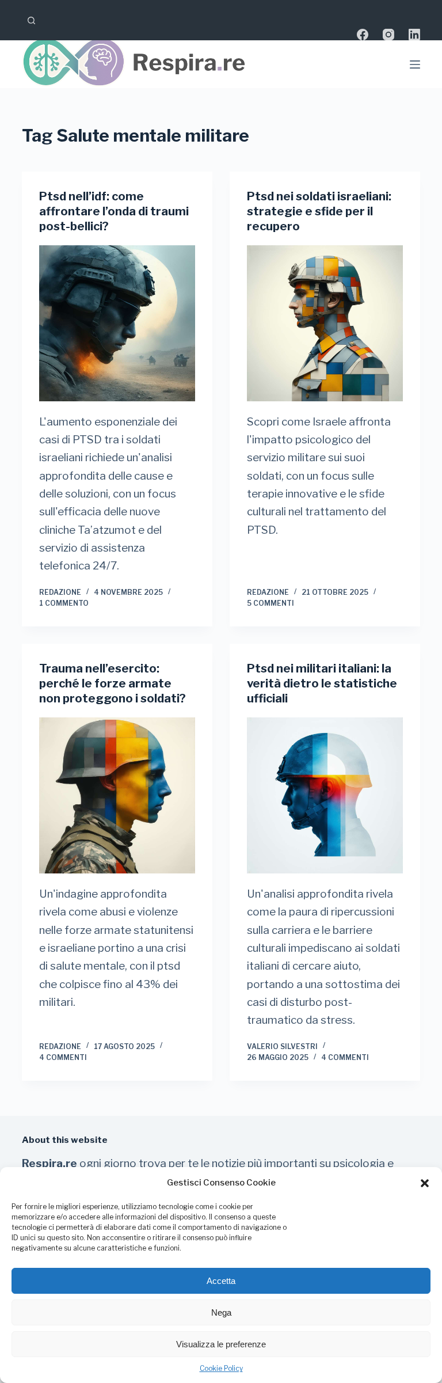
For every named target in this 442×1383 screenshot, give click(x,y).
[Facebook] (362, 34)
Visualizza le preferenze (221, 1344)
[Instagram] (388, 34)
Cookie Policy (221, 1368)
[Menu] (415, 64)
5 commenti (270, 603)
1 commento (64, 603)
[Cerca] (31, 20)
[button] (424, 1183)
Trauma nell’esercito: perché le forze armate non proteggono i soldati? (112, 683)
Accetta (221, 1281)
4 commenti (63, 1057)
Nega (221, 1312)
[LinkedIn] (414, 34)
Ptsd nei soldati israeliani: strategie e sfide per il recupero (319, 211)
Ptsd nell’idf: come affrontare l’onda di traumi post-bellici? (114, 211)
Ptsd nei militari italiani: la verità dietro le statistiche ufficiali (322, 683)
